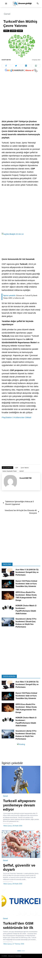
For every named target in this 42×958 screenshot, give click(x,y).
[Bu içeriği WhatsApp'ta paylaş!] (36, 65)
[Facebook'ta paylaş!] (6, 65)
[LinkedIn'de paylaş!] (26, 65)
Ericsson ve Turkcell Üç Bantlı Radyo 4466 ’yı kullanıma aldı (20, 297)
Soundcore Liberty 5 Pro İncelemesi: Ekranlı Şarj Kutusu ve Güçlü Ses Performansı (26, 623)
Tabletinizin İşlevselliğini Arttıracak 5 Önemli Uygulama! (19, 503)
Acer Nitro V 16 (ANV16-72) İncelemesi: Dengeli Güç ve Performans (27, 572)
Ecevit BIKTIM (6, 59)
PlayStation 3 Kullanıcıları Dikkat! (16, 417)
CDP (16, 467)
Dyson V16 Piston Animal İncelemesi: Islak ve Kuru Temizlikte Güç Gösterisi (26, 583)
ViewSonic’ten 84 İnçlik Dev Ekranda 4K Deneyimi (21, 512)
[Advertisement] (21, 98)
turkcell (21, 471)
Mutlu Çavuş (7, 826)
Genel (7, 14)
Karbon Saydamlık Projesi (10, 471)
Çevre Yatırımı (25, 467)
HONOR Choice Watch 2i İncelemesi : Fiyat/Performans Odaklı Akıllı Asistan (26, 609)
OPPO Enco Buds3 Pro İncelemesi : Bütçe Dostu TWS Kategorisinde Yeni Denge (26, 596)
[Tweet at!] (16, 65)
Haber (20, 30)
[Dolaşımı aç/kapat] (6, 3)
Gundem (13, 30)
